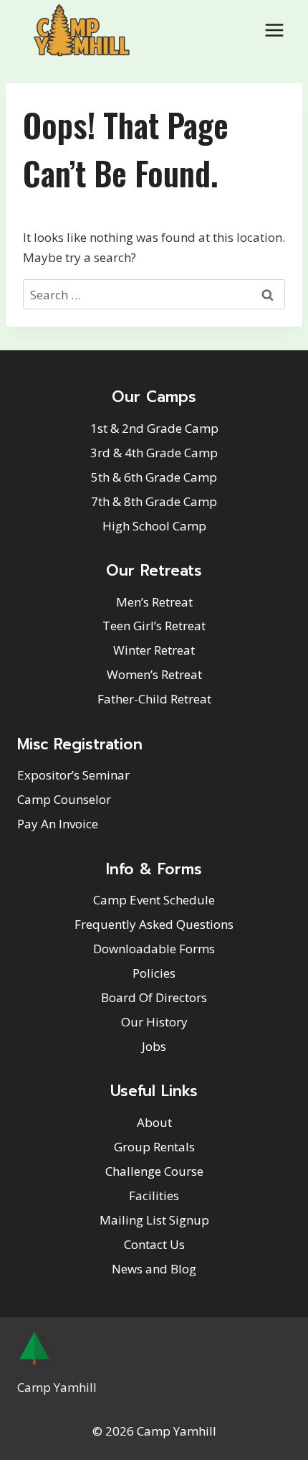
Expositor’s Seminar (73, 775)
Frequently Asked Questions (154, 924)
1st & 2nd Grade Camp (154, 428)
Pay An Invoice (57, 823)
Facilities (154, 1195)
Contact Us (154, 1244)
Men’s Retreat (154, 602)
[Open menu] (274, 30)
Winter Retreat (154, 650)
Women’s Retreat (154, 674)
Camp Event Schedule (154, 900)
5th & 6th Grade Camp (154, 477)
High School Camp (154, 526)
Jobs (154, 1046)
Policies (154, 973)
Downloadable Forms (154, 948)
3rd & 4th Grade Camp (154, 452)
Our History (154, 1022)
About (154, 1122)
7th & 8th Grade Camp (154, 501)
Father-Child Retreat (154, 699)
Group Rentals (154, 1146)
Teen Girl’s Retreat (154, 625)
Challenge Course (154, 1171)
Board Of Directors (154, 997)
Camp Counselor (64, 799)
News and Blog (154, 1268)
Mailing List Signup (154, 1220)
